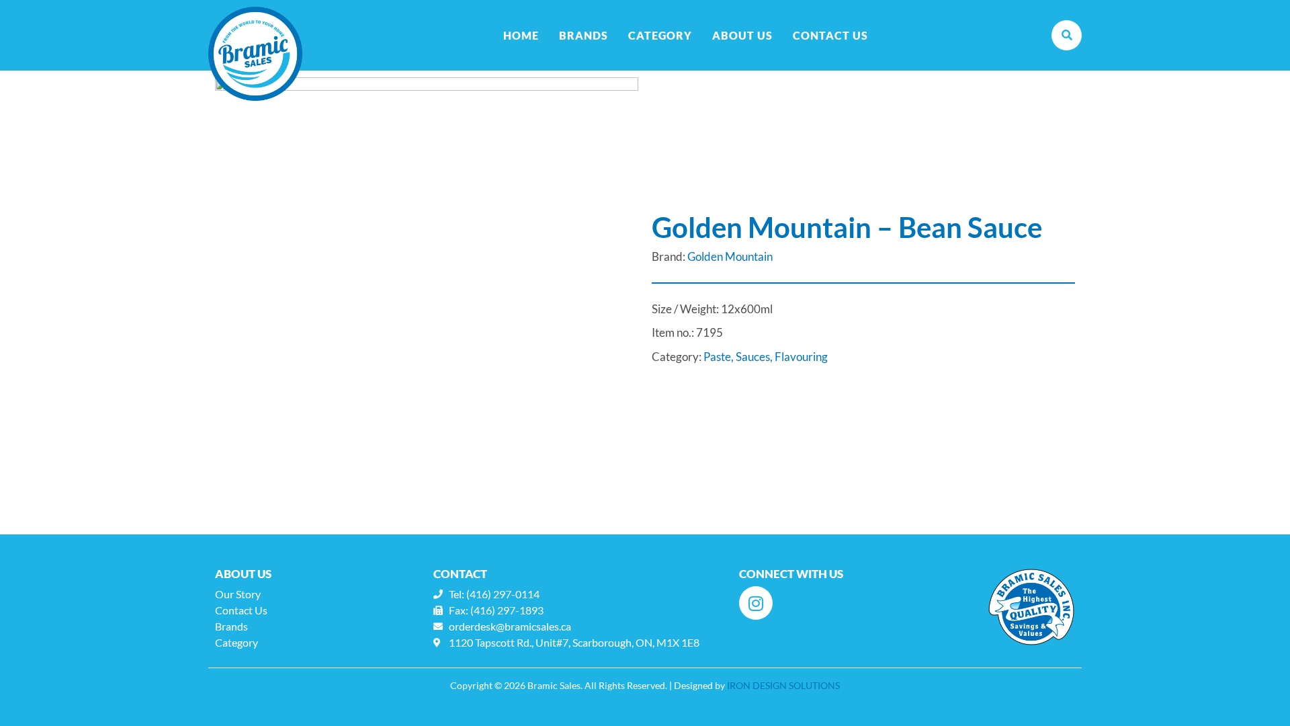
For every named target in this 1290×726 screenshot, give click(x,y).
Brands (583, 35)
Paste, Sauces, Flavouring (765, 357)
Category (660, 35)
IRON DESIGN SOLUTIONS (783, 685)
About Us (742, 35)
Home (521, 35)
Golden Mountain (730, 256)
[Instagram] (756, 603)
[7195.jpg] (426, 289)
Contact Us (830, 35)
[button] (1066, 35)
